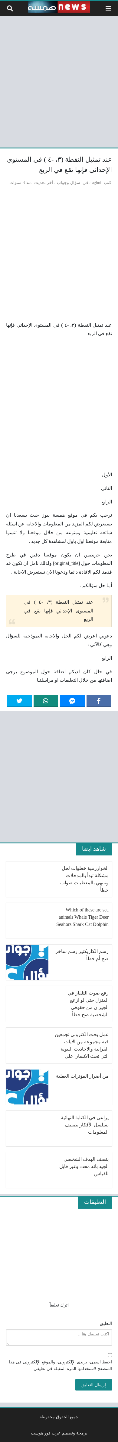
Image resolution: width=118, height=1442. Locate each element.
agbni (96, 182)
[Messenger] (72, 701)
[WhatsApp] (46, 701)
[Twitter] (19, 701)
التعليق (106, 1323)
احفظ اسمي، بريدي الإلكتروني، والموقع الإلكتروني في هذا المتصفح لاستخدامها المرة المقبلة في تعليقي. (60, 1365)
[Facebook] (99, 701)
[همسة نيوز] (59, 7)
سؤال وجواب (68, 182)
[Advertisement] (59, 80)
